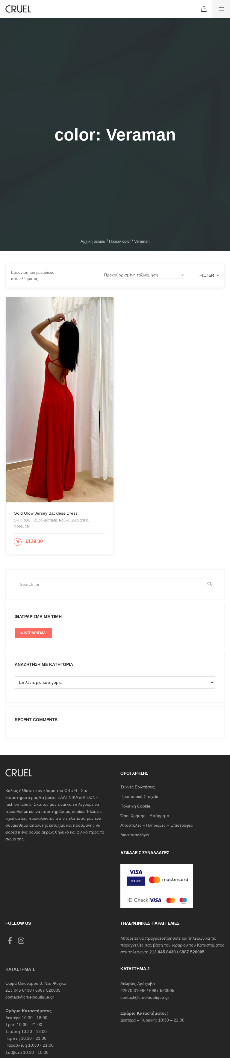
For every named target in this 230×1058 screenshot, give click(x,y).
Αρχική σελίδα (93, 241)
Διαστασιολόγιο (134, 835)
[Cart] (204, 9)
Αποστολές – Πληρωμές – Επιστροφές (156, 825)
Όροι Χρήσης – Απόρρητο (144, 816)
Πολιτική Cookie (135, 806)
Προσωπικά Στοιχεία (139, 796)
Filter (207, 275)
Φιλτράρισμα (33, 633)
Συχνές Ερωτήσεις (137, 787)
